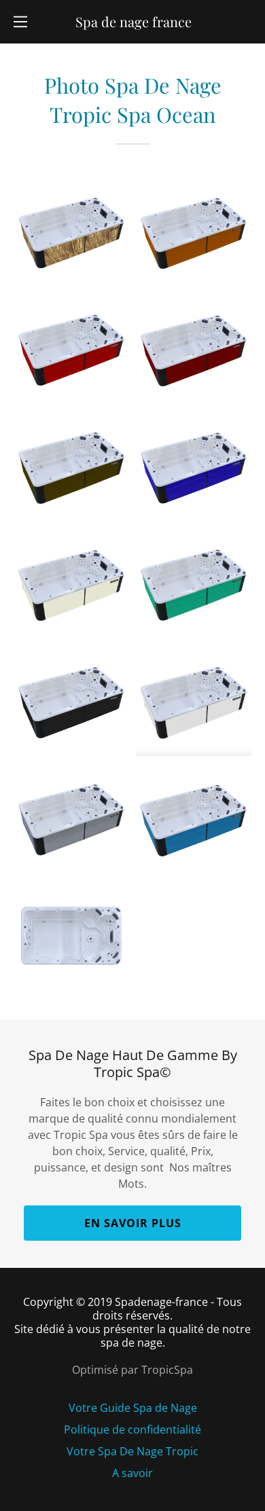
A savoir (132, 1473)
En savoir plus (132, 1223)
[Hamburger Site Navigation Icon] (20, 22)
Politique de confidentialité (132, 1429)
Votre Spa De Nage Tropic (132, 1451)
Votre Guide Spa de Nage (133, 1407)
